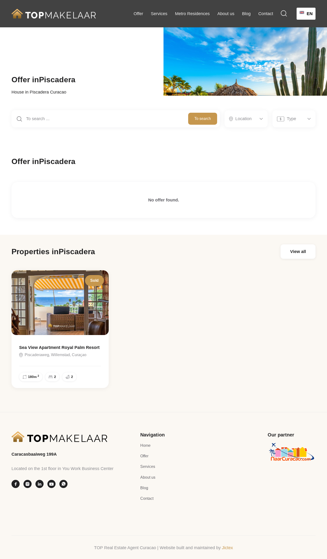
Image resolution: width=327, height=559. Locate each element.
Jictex (227, 547)
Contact (265, 13)
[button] (284, 14)
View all (298, 251)
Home (145, 445)
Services (159, 13)
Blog (246, 13)
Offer (138, 13)
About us (225, 13)
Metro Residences (192, 13)
